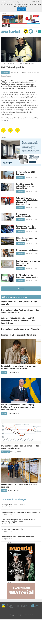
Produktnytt (5, 72)
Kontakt (37, 26)
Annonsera (12, 26)
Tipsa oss (32, 26)
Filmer (28, 26)
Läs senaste (19, 26)
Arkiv (24, 26)
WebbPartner (31, 615)
